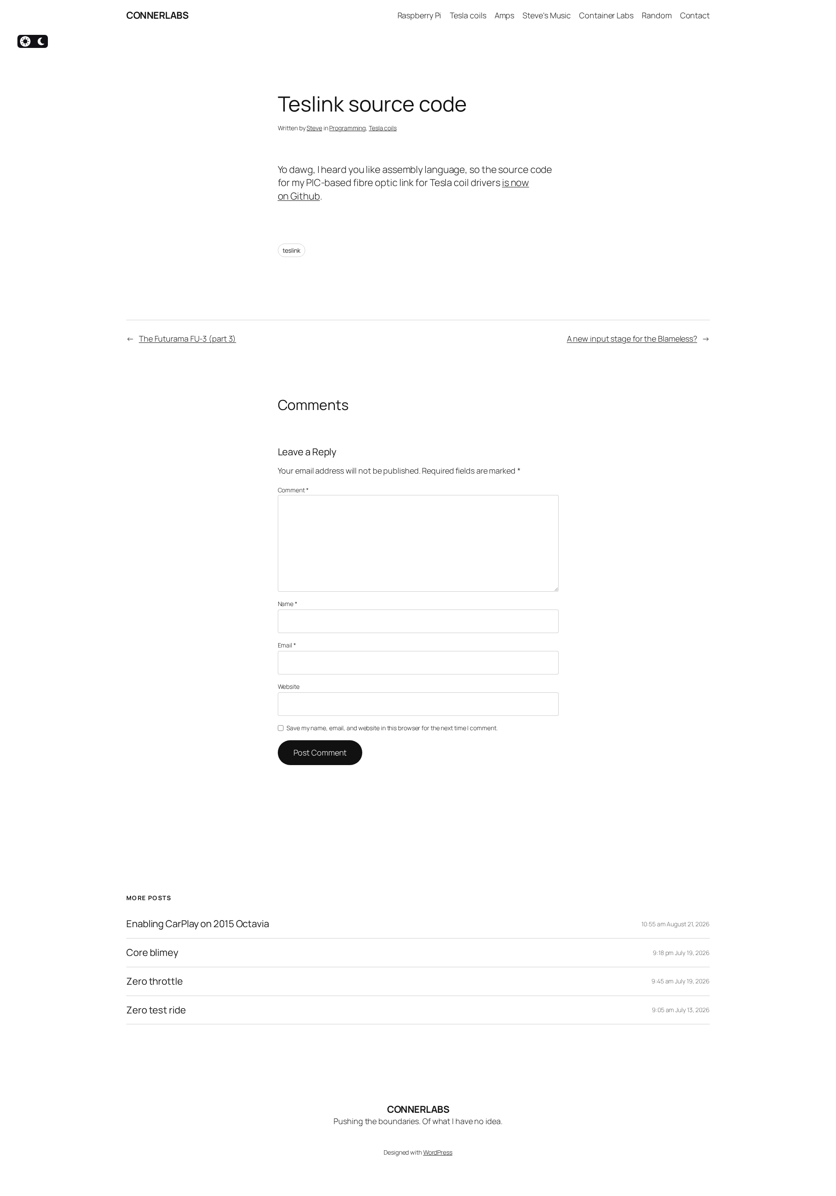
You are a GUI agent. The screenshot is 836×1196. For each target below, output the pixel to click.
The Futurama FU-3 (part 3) (187, 338)
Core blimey (152, 952)
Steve (314, 128)
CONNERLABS (157, 15)
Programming (347, 128)
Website (289, 686)
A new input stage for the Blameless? (632, 338)
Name (287, 604)
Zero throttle (154, 981)
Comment (293, 490)
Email (287, 645)
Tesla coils (383, 128)
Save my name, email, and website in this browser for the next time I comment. (392, 728)
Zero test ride (156, 1010)
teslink (291, 250)
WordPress (437, 1152)
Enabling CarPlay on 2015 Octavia (197, 923)
